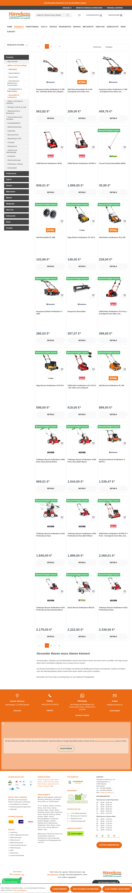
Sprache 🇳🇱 (67, 8)
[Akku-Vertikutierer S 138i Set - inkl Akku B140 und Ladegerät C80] (50, 66)
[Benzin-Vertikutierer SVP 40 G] (50, 362)
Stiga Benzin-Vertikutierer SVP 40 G (50, 385)
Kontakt (9, 228)
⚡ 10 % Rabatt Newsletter (78, 813)
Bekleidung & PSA (14, 138)
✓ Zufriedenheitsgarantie (77, 821)
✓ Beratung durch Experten (78, 816)
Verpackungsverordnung (18, 845)
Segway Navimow (53, 784)
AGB (11, 850)
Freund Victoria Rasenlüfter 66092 (112, 163)
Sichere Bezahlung (16, 777)
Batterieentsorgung (16, 842)
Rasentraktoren (14, 73)
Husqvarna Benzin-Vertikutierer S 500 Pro (112, 461)
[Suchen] (67, 15)
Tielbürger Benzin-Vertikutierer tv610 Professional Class (113, 609)
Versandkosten (53, 875)
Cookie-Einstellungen (17, 855)
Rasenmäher (13, 77)
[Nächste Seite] (55, 46)
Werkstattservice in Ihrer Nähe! (89, 8)
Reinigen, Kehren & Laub (17, 107)
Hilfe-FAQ (13, 809)
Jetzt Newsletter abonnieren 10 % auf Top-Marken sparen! (65, 3)
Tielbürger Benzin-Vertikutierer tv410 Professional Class (50, 535)
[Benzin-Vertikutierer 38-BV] (50, 140)
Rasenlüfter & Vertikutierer (13, 96)
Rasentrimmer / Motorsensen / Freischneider (13, 83)
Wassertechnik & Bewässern (13, 112)
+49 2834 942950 (105, 788)
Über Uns (10, 210)
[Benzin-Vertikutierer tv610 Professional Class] (113, 584)
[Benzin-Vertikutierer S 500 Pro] (113, 436)
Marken (9, 198)
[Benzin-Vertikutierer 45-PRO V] (82, 140)
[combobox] (49, 15)
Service (9, 185)
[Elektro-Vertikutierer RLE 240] (113, 214)
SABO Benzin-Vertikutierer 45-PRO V (82, 163)
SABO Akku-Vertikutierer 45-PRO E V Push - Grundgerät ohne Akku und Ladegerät (113, 535)
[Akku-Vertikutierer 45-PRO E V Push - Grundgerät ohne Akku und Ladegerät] (113, 510)
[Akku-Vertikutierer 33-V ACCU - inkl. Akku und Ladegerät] (82, 362)
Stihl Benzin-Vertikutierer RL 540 (111, 385)
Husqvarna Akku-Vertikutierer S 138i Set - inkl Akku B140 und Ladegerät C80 (50, 91)
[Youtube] (105, 836)
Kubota (40, 786)
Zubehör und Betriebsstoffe (11, 151)
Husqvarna (46, 779)
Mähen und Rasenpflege (17, 65)
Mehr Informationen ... (20, 890)
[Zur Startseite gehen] (19, 15)
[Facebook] (99, 836)
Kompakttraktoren (14, 123)
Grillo (52, 779)
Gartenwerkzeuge (14, 160)
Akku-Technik (12, 61)
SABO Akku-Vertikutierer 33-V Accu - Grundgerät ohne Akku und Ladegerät (113, 313)
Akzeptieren (66, 748)
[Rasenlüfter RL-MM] (50, 214)
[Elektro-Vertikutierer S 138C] (50, 288)
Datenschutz (14, 853)
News (8, 222)
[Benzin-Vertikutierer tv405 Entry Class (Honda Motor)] (50, 436)
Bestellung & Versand (17, 797)
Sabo (56, 779)
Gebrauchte (10, 216)
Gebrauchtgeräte (74, 828)
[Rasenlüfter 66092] (113, 140)
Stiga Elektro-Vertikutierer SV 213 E (81, 237)
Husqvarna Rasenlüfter (77, 311)
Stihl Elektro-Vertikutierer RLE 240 (112, 237)
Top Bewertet (72, 777)
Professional (11, 173)
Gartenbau (11, 131)
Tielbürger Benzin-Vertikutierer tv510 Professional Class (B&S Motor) (82, 535)
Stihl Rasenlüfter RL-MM (45, 237)
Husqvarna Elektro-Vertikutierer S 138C (49, 313)
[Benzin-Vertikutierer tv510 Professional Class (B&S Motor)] (82, 510)
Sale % (8, 179)
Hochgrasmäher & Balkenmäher (14, 90)
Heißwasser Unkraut (15, 164)
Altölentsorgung (15, 848)
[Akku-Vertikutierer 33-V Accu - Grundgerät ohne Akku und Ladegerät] (113, 288)
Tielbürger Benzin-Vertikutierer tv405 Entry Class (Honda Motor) (50, 461)
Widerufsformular (16, 837)
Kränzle (50, 782)
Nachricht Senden (82, 715)
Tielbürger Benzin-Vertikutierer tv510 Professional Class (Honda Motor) (50, 609)
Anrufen (50, 710)
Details (50, 118)
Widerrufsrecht (15, 840)
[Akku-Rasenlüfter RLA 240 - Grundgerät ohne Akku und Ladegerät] (82, 66)
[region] (66, 3)
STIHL (40, 779)
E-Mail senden (115, 710)
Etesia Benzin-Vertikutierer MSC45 (81, 607)
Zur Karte (17, 710)
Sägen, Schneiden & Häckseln (14, 102)
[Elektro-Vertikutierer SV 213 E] (82, 214)
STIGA (45, 782)
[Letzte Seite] (59, 46)
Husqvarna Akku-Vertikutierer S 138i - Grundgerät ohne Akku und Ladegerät (113, 91)
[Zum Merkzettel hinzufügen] (61, 74)
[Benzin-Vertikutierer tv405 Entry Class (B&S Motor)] (82, 436)
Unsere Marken (44, 777)
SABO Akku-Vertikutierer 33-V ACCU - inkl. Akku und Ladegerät (82, 387)
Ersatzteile (11, 156)
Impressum (14, 832)
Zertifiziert (72, 790)
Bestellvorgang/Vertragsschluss (20, 807)
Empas (56, 782)
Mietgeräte (10, 204)
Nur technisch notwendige (86, 889)
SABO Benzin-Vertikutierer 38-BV (49, 163)
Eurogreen (46, 786)
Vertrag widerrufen (109, 845)
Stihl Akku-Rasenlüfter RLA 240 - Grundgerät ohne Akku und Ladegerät (80, 91)
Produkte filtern (15, 45)
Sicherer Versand (15, 816)
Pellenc (40, 782)
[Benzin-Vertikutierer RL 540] (113, 362)
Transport (11, 142)
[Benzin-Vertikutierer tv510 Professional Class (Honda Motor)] (50, 584)
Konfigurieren (60, 889)
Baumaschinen (13, 135)
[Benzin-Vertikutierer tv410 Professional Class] (50, 510)
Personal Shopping (115, 8)
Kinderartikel (12, 168)
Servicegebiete (44, 794)
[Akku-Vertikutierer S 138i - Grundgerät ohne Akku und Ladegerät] (113, 66)
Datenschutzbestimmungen (105, 741)
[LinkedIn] (117, 836)
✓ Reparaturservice (75, 818)
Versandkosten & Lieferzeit (19, 804)
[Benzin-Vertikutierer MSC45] (82, 584)
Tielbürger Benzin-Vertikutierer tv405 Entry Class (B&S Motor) (82, 461)
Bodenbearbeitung (14, 127)
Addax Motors (42, 784)
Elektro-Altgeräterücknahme (19, 835)
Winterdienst (12, 146)
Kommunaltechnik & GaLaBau (14, 118)
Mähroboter (13, 69)
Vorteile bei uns (73, 809)
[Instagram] (111, 836)
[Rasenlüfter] (82, 288)
